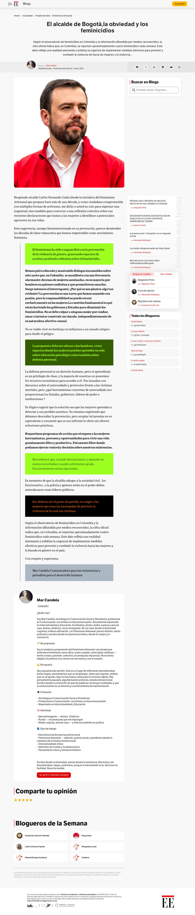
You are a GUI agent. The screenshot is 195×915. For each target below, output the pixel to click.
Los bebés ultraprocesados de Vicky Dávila (150, 248)
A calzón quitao (138, 360)
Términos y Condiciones (69, 895)
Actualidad (28, 15)
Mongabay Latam (89, 846)
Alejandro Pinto (140, 208)
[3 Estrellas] (23, 799)
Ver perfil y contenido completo (53, 775)
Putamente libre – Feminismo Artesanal (54, 68)
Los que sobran (138, 331)
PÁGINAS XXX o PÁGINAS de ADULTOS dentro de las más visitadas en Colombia (148, 202)
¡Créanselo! (43, 606)
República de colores (149, 301)
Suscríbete (180, 4)
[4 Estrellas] (26, 799)
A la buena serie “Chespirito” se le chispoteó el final (150, 235)
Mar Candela (51, 66)
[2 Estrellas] (19, 799)
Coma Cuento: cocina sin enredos (146, 341)
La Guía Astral (137, 370)
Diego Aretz (87, 835)
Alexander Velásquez (142, 240)
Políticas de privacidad (87, 895)
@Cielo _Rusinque (141, 335)
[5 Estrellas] (30, 799)
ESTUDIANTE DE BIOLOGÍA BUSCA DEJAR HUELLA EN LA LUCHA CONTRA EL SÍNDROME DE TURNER (150, 219)
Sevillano (85, 857)
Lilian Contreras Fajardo (35, 846)
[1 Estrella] (15, 799)
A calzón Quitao (140, 364)
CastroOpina (136, 321)
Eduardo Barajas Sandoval (36, 857)
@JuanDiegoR (140, 355)
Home (17, 15)
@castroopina (139, 325)
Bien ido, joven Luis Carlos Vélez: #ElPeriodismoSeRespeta (145, 262)
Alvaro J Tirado (140, 225)
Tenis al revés (136, 351)
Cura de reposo (146, 290)
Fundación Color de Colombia (150, 305)
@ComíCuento (140, 345)
